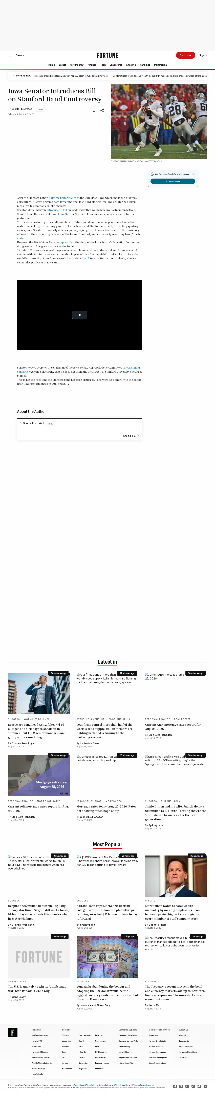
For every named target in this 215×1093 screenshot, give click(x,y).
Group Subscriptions (157, 1063)
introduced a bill (57, 210)
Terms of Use (78, 1085)
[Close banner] (193, 174)
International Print (126, 1063)
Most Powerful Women (41, 1057)
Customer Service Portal (128, 1041)
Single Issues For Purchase (129, 1057)
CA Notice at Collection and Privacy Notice (110, 1085)
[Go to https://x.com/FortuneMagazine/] (181, 1086)
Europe (65, 1063)
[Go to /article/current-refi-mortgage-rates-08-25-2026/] (39, 775)
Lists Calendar (37, 1074)
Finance (92, 64)
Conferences (100, 1057)
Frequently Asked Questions (130, 1035)
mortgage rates (49, 801)
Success (14, 719)
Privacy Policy (124, 1046)
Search (20, 55)
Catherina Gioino (90, 743)
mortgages (114, 801)
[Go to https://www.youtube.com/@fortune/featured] (205, 1086)
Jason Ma (85, 1005)
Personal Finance (157, 719)
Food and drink (119, 719)
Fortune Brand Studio (157, 1041)
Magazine (83, 1068)
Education (99, 1068)
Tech (103, 64)
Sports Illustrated (21, 109)
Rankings (145, 64)
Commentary (100, 1041)
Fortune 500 (77, 64)
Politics (82, 1057)
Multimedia (160, 64)
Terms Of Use (124, 1052)
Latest (62, 64)
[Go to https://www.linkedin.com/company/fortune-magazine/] (187, 1086)
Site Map (182, 1057)
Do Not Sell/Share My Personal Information (140, 1085)
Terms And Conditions (188, 1052)
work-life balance (37, 719)
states (21, 238)
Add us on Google (173, 181)
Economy (83, 982)
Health (81, 1041)
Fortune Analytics (156, 1046)
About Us (182, 1035)
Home (51, 64)
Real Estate (182, 719)
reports (64, 242)
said (86, 258)
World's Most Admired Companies (45, 1063)
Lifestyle (131, 64)
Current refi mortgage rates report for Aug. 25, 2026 (38, 808)
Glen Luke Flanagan (160, 735)
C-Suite (150, 901)
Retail (81, 1046)
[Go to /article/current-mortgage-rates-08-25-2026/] (107, 775)
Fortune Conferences (157, 1052)
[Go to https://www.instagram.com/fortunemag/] (193, 1086)
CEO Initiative (100, 1052)
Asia (64, 1057)
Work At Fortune (185, 1046)
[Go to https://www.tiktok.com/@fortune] (199, 1086)
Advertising (153, 1035)
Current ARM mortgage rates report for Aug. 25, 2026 (173, 727)
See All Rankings (38, 1068)
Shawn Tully (104, 1005)
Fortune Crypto (85, 1035)
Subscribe (185, 55)
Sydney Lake (155, 825)
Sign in (203, 55)
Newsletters (17, 982)
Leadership (116, 64)
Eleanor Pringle (157, 925)
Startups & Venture (91, 719)
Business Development (158, 1057)
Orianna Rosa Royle (23, 743)
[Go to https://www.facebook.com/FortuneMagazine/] (175, 1086)
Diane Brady (18, 997)
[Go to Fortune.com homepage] (107, 55)
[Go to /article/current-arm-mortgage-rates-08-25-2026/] (176, 693)
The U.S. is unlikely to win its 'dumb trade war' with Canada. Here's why (37, 988)
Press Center (184, 1041)
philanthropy (170, 801)
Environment (67, 1068)
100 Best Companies (40, 1035)
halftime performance (62, 197)
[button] (51, 65)
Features (98, 1035)
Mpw (97, 1046)
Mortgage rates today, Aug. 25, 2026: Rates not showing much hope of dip (106, 808)
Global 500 (36, 1046)
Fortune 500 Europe (40, 1052)
